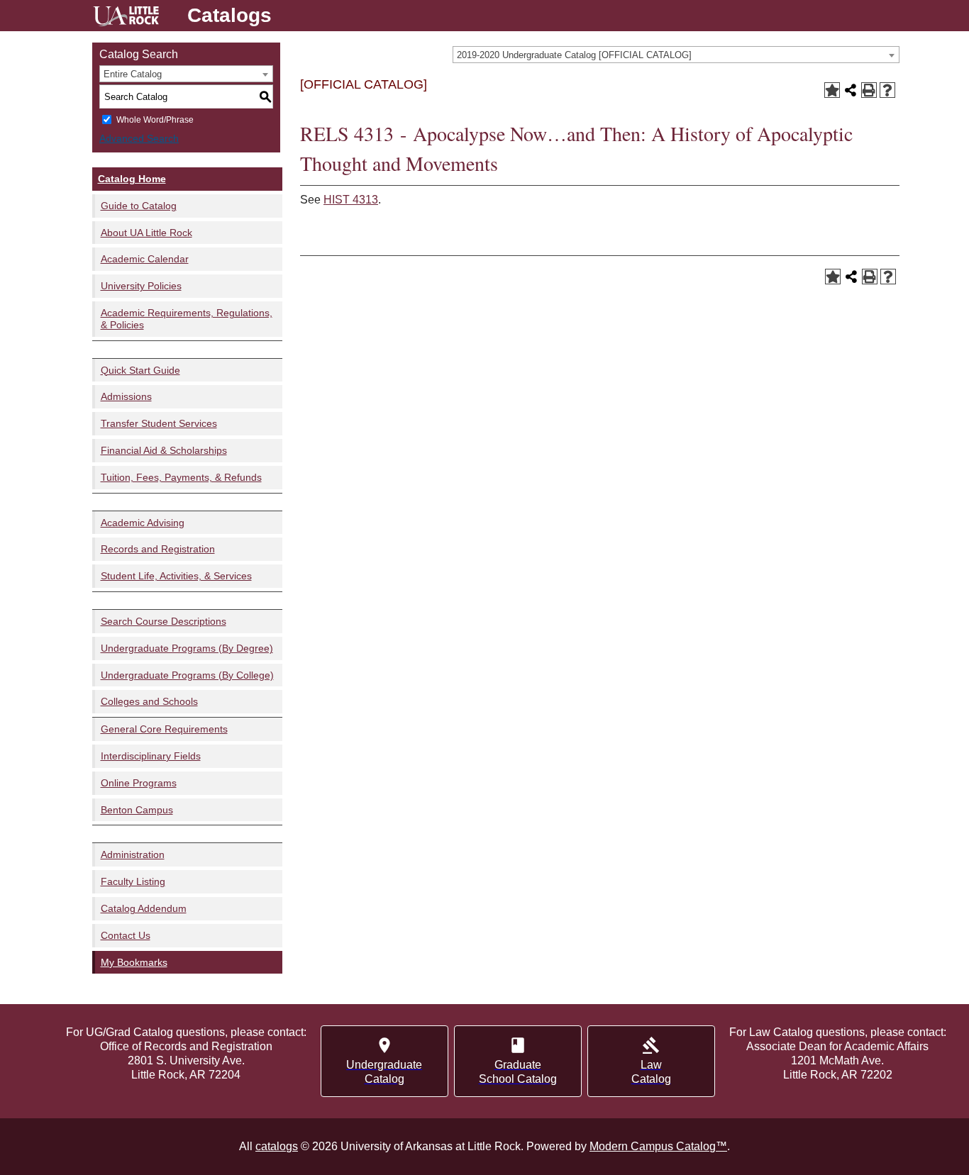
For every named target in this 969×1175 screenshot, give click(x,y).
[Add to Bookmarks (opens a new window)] (832, 90)
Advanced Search (139, 138)
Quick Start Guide (140, 370)
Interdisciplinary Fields (151, 756)
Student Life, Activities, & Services (176, 575)
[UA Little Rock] (126, 18)
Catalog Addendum (144, 908)
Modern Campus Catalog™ (658, 1146)
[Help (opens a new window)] (887, 90)
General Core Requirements (164, 729)
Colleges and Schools (149, 701)
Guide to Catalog (139, 205)
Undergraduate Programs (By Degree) (187, 648)
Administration (133, 854)
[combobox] (676, 54)
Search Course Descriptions (163, 621)
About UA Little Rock (146, 232)
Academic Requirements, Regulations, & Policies (186, 318)
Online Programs (139, 783)
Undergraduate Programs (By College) (187, 675)
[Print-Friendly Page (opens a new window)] (869, 90)
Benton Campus (137, 809)
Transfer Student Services (159, 423)
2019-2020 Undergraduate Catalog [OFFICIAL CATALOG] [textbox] (574, 55)
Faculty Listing (133, 881)
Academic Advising (142, 522)
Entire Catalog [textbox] (133, 74)
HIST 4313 (350, 200)
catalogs (276, 1146)
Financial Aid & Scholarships (164, 450)
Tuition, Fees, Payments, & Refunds (181, 477)
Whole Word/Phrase (155, 120)
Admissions (126, 396)
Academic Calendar (145, 258)
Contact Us (125, 935)
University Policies (141, 285)
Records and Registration (158, 549)
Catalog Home (132, 178)
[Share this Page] (850, 90)
